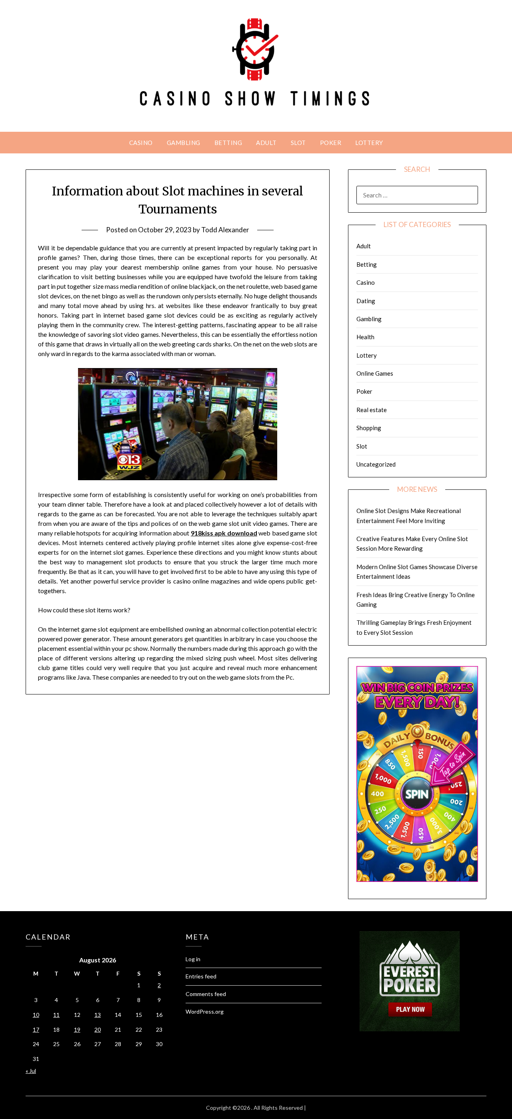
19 (77, 1029)
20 (97, 1029)
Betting (228, 142)
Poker (331, 142)
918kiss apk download (224, 533)
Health (365, 336)
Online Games (374, 373)
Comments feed (206, 993)
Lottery (369, 142)
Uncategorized (376, 464)
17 (36, 1029)
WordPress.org (205, 1011)
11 (56, 1014)
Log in (193, 959)
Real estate (371, 409)
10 (36, 1014)
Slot (298, 142)
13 (97, 1014)
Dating (365, 300)
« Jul (31, 1070)
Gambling (183, 142)
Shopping (368, 427)
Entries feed (201, 976)
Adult (266, 142)
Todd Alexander (225, 229)
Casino (141, 142)
